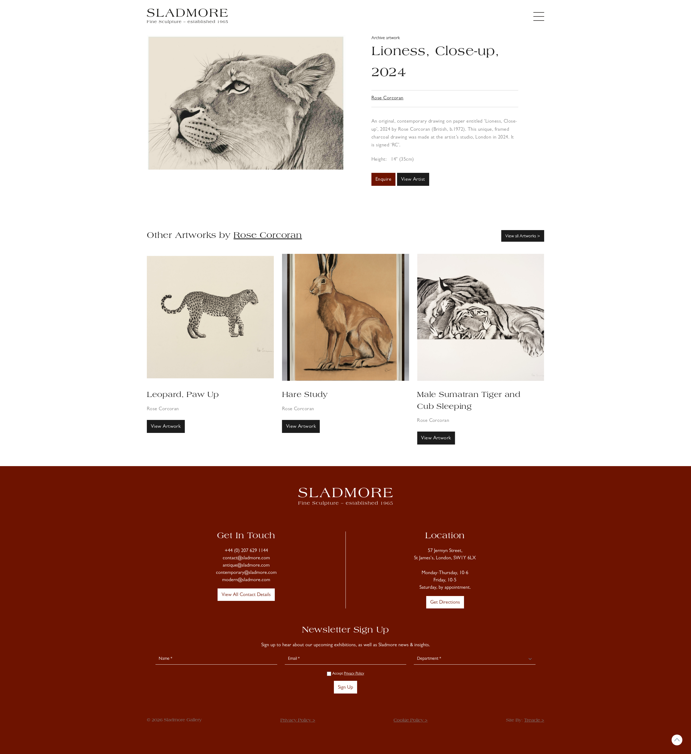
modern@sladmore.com (246, 580)
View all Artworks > (522, 236)
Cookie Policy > (411, 720)
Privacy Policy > (297, 720)
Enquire (383, 179)
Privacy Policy (354, 674)
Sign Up (345, 687)
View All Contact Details (246, 595)
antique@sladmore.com (246, 565)
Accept (347, 674)
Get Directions (445, 602)
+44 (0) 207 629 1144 (246, 551)
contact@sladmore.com (246, 558)
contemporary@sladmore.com (246, 573)
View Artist (413, 179)
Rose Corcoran (387, 98)
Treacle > (534, 720)
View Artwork (166, 427)
